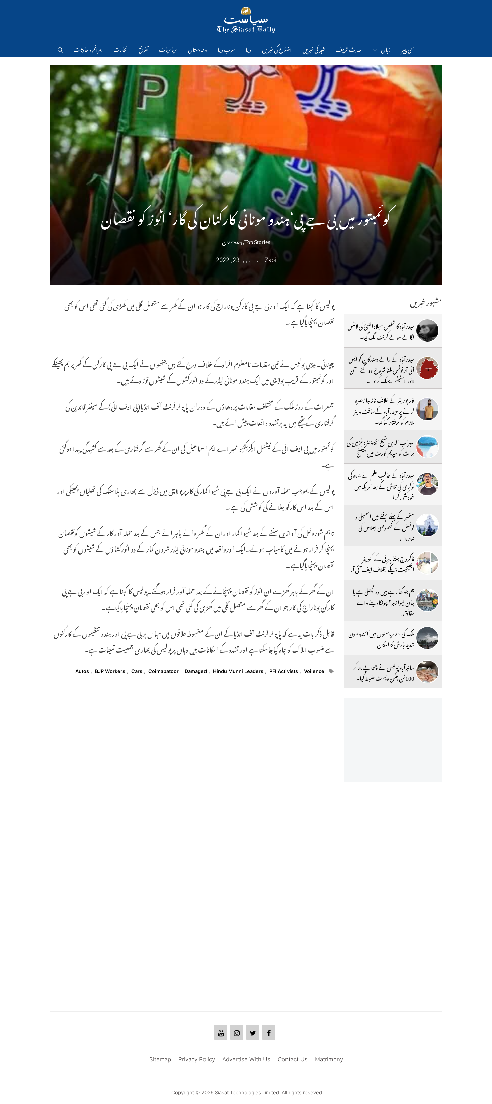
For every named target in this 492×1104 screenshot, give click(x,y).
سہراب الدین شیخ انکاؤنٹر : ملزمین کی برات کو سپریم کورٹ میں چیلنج (380, 446)
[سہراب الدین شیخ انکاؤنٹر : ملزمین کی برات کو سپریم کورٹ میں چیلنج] (427, 446)
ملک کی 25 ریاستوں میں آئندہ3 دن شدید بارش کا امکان (381, 637)
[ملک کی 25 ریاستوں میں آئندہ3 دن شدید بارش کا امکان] (427, 638)
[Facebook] (268, 1032)
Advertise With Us (246, 1059)
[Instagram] (236, 1032)
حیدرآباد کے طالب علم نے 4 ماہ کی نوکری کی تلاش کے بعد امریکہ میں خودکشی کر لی (381, 485)
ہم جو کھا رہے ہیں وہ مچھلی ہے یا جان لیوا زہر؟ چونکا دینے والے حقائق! (383, 601)
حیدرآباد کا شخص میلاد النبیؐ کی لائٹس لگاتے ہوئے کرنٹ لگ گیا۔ (380, 330)
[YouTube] (220, 1032)
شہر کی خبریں (313, 48)
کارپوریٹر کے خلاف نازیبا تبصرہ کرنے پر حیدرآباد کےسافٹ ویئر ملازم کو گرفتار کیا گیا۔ (384, 410)
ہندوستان (197, 48)
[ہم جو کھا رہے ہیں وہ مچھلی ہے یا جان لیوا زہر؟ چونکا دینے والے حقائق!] (427, 600)
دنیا (248, 48)
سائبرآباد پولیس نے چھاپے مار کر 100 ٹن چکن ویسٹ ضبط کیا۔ (383, 671)
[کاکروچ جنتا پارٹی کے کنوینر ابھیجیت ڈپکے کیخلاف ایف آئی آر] (427, 563)
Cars (136, 671)
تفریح (143, 48)
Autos (82, 671)
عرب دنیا (226, 48)
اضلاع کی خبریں (277, 48)
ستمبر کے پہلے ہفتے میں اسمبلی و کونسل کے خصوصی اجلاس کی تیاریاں (384, 526)
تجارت (120, 48)
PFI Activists (283, 671)
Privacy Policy (196, 1059)
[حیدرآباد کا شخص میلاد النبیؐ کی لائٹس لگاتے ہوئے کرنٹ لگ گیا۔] (427, 330)
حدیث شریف (348, 48)
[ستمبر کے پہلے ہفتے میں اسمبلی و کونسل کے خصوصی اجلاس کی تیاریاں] (427, 525)
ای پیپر (407, 48)
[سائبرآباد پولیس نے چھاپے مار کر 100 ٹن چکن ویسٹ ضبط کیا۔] (427, 671)
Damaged (196, 671)
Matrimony (329, 1059)
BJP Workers (110, 671)
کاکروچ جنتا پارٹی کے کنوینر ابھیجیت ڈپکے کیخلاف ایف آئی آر (382, 562)
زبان (386, 48)
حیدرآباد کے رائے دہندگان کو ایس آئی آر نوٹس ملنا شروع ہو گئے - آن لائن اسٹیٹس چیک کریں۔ (381, 369)
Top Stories (257, 240)
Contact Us (293, 1059)
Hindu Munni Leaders (238, 671)
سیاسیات (168, 48)
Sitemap (160, 1059)
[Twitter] (252, 1032)
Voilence (314, 671)
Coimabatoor (163, 671)
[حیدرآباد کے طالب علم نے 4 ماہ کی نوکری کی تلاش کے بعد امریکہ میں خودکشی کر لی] (427, 484)
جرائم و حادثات (88, 48)
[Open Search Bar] (60, 48)
